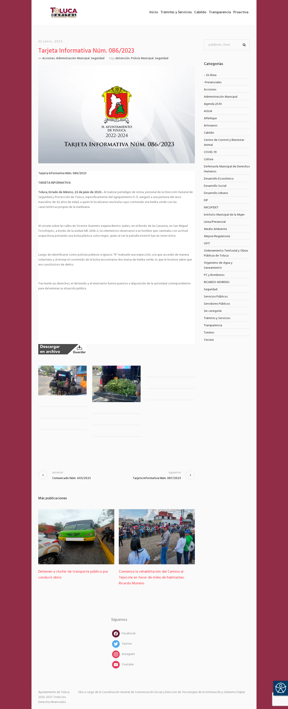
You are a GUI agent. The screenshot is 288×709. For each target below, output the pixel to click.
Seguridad (97, 58)
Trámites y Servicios (217, 318)
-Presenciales (212, 82)
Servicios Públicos (216, 296)
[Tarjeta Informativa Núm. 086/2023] (116, 114)
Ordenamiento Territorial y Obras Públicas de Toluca (226, 253)
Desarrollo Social (215, 186)
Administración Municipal (73, 58)
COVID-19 (210, 152)
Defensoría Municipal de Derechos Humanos (227, 169)
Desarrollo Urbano (216, 193)
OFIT (207, 243)
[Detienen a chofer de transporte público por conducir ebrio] (76, 536)
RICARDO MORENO (217, 282)
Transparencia (213, 325)
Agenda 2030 (213, 104)
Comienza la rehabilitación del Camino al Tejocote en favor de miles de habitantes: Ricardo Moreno (151, 577)
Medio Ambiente (215, 229)
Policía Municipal (142, 58)
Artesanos (210, 125)
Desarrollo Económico (219, 178)
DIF (206, 200)
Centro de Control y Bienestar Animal (224, 142)
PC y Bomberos (214, 275)
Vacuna (209, 339)
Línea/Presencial (215, 222)
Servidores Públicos (217, 303)
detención (122, 58)
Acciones (48, 58)
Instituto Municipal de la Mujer (224, 214)
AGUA (208, 111)
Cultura (208, 159)
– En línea (210, 75)
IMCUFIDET (211, 207)
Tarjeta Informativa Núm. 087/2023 (157, 478)
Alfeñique (210, 118)
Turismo (209, 332)
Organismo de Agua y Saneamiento (218, 265)
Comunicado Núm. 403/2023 (71, 478)
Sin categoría (213, 311)
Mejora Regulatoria (217, 236)
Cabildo (209, 132)
